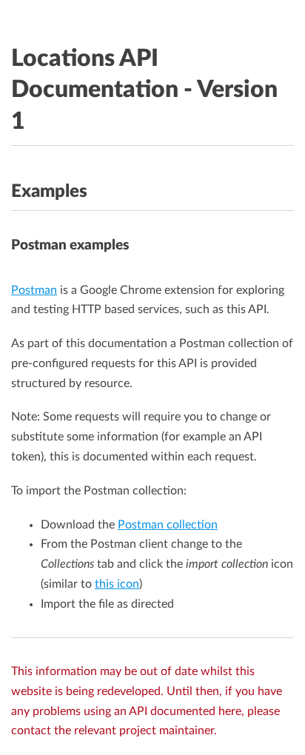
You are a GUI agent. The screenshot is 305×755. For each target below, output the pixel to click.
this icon (117, 584)
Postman (34, 290)
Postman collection (168, 525)
